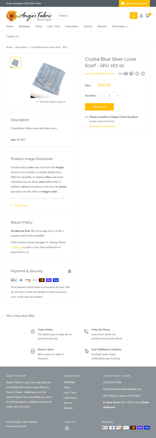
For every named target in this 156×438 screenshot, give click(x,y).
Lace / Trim (53, 26)
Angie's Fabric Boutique (99, 73)
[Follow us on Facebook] (67, 428)
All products (21, 47)
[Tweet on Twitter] (137, 73)
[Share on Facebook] (126, 73)
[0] (147, 15)
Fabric (38, 26)
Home (9, 26)
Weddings (24, 26)
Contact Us (12, 36)
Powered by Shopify (16, 426)
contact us (16, 247)
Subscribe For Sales (136, 3)
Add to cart (99, 106)
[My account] (141, 15)
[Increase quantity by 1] (117, 95)
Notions (102, 26)
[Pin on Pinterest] (131, 73)
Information (118, 26)
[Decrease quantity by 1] (101, 95)
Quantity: (90, 95)
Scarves (88, 26)
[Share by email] (143, 73)
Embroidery (71, 26)
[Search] (133, 15)
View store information (102, 126)
